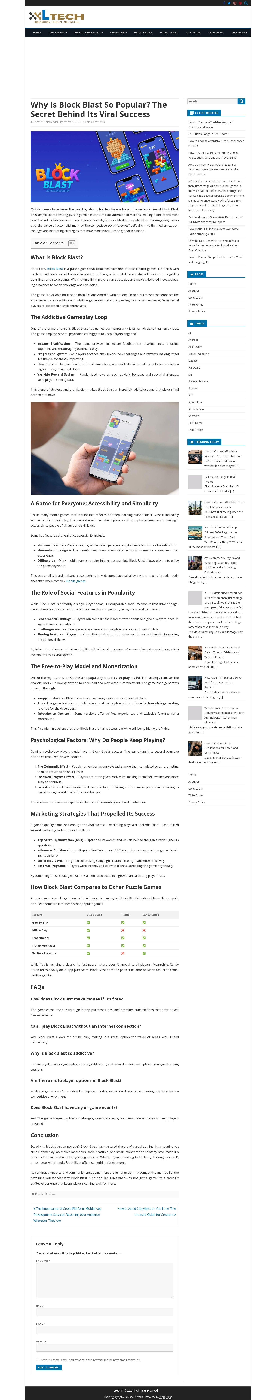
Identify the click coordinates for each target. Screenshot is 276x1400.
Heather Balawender (45, 122)
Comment (43, 1261)
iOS (190, 374)
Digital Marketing (86, 32)
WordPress (165, 1396)
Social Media (169, 32)
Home (37, 32)
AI (189, 333)
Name (40, 1305)
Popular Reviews (45, 1194)
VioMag (116, 1396)
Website (41, 1341)
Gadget (192, 360)
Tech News (216, 32)
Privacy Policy (196, 311)
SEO (190, 395)
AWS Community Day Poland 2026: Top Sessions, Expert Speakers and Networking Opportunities (214, 169)
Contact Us (195, 297)
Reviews (193, 388)
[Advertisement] (138, 67)
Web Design (239, 32)
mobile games (76, 581)
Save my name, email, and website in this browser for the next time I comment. (90, 1360)
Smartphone (142, 32)
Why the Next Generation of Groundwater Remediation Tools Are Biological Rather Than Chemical (213, 245)
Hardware (116, 32)
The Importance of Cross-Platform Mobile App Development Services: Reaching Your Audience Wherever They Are (67, 1215)
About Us (194, 290)
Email (40, 1323)
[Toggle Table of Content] (70, 243)
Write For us (195, 304)
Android (193, 340)
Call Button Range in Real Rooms (208, 134)
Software (193, 32)
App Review (56, 32)
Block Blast (55, 269)
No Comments (96, 122)
